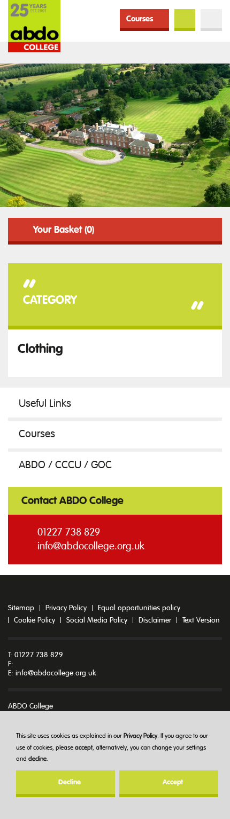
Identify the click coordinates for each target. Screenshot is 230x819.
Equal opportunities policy (139, 608)
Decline (69, 782)
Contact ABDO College (72, 500)
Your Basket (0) (63, 230)
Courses (139, 18)
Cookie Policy (34, 620)
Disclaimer (155, 620)
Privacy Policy (140, 735)
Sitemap (21, 608)
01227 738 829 (68, 532)
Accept (173, 782)
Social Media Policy (96, 620)
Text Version (201, 620)
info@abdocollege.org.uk (90, 546)
